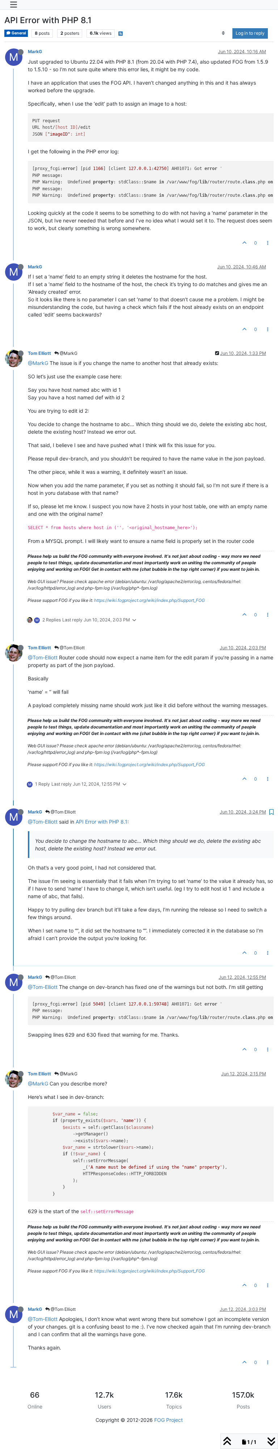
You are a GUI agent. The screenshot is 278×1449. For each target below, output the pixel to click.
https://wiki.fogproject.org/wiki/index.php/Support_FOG (149, 600)
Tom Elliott (39, 353)
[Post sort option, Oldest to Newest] (223, 33)
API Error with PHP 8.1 (101, 822)
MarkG (35, 51)
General (18, 33)
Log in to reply (250, 33)
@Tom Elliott (72, 647)
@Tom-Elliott (43, 657)
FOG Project (168, 1420)
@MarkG (68, 353)
